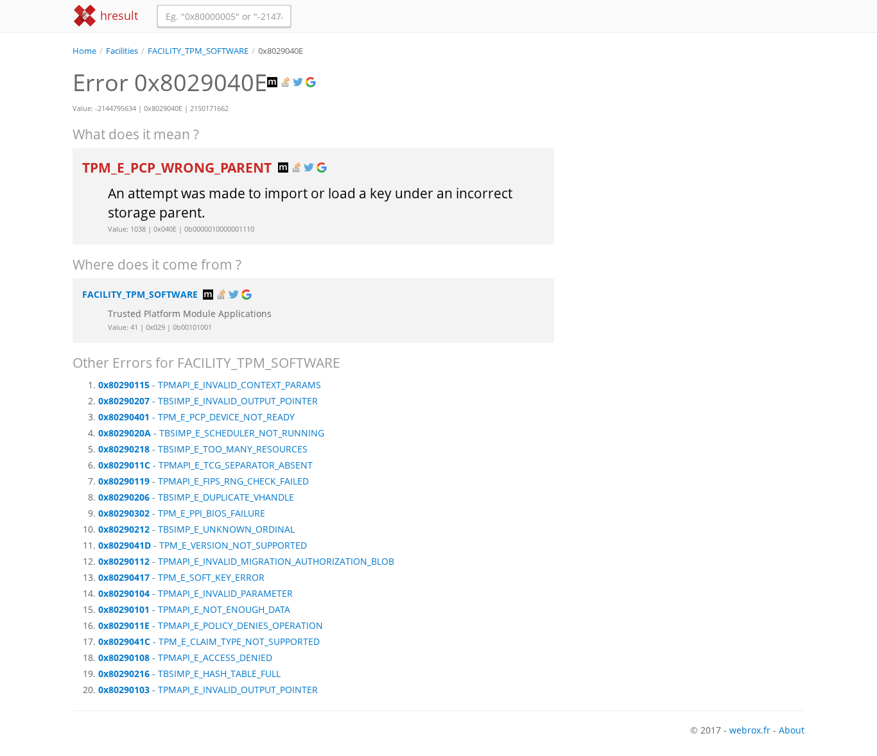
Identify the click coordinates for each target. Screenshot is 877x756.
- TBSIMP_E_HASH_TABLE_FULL (189, 673)
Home (84, 51)
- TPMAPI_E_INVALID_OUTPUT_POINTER (208, 689)
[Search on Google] (312, 82)
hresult (117, 15)
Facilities (122, 51)
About (791, 730)
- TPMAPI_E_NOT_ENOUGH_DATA (194, 609)
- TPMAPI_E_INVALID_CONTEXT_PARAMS (209, 385)
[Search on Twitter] (299, 82)
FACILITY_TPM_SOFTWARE (198, 51)
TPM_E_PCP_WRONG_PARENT (178, 167)
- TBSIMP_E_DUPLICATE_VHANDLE (196, 497)
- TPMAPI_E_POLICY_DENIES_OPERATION (210, 625)
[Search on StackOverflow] (286, 82)
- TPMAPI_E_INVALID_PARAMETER (195, 593)
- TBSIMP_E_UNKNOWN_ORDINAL (196, 529)
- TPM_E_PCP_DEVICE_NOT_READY (196, 417)
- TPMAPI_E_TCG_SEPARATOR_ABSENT (205, 465)
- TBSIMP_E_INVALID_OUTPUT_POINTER (208, 401)
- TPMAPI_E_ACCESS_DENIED (185, 657)
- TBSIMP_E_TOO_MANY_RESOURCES (203, 449)
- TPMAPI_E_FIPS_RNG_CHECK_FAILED (203, 481)
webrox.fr (749, 730)
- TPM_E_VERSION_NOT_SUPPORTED (202, 545)
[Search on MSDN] (273, 82)
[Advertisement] (688, 147)
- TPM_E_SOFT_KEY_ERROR (181, 577)
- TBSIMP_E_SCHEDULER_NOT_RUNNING (211, 433)
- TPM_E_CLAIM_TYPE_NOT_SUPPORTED (209, 641)
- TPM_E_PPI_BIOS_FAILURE (181, 513)
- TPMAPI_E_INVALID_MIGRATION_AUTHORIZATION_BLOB (246, 561)
